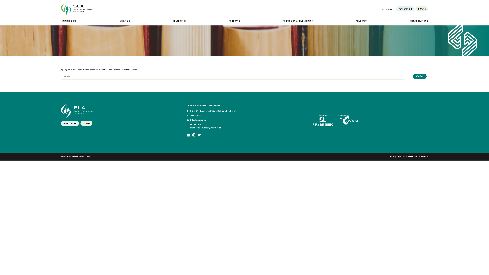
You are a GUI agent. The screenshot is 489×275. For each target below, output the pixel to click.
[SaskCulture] (348, 123)
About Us (125, 21)
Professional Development (298, 21)
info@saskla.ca (198, 120)
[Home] (76, 14)
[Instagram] (193, 134)
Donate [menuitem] (422, 9)
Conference (179, 21)
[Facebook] (188, 134)
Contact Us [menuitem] (386, 9)
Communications (419, 21)
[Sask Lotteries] (323, 125)
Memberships (69, 21)
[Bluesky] (199, 134)
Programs (234, 21)
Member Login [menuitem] (405, 9)
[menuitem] (374, 9)
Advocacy (361, 21)
